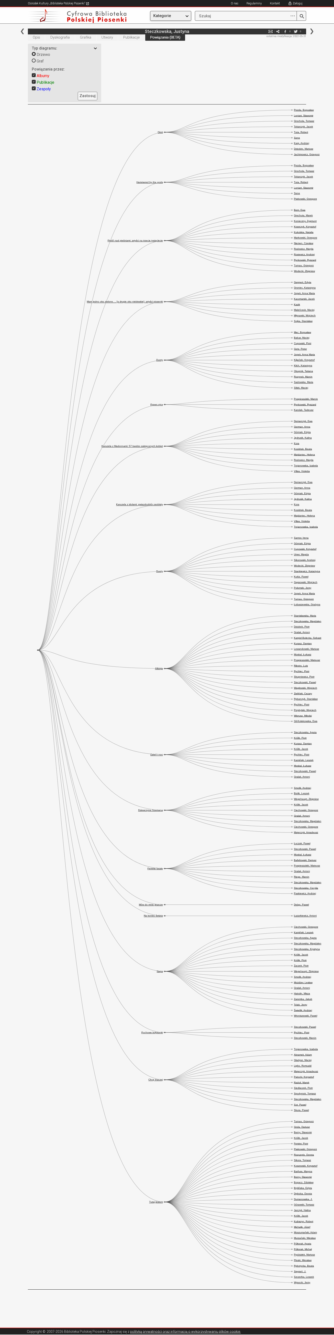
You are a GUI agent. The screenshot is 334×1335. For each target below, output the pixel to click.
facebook (285, 31)
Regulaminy (254, 3)
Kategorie (162, 15)
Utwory (107, 37)
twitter (295, 31)
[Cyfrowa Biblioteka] (69, 16)
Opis (36, 37)
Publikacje (131, 37)
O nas (234, 3)
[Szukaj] (301, 16)
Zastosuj (87, 95)
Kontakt (275, 3)
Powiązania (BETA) (165, 37)
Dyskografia (60, 37)
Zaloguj (297, 3)
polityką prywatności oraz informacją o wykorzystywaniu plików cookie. (185, 1332)
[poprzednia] (22, 31)
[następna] (311, 31)
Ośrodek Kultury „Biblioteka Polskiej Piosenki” (57, 3)
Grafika (85, 37)
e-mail (270, 31)
